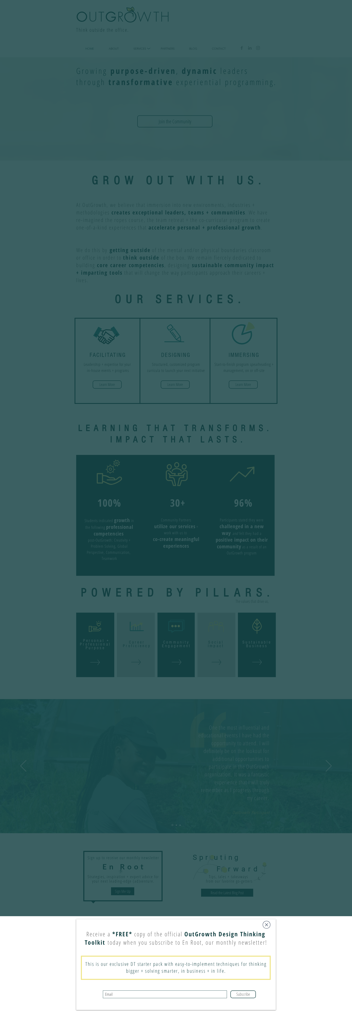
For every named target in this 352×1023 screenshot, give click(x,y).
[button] (267, 925)
